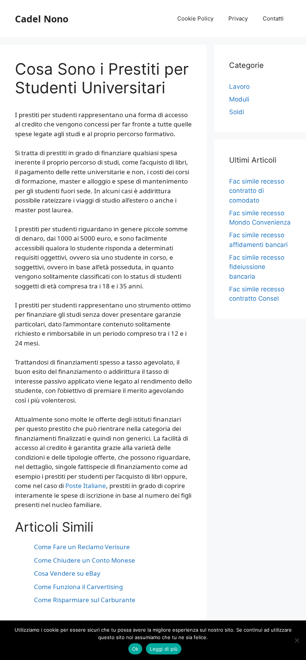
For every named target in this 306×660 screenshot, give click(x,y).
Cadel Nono (41, 18)
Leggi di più (164, 649)
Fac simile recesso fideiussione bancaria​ (256, 267)
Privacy (238, 18)
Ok (135, 649)
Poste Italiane (85, 485)
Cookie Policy (195, 18)
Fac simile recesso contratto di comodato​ (256, 191)
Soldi (236, 112)
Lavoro (239, 86)
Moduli (239, 99)
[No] (296, 640)
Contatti (273, 18)
